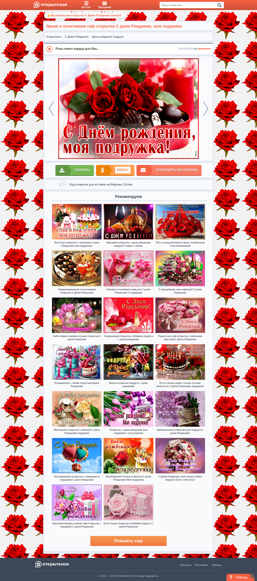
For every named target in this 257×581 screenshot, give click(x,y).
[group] (128, 48)
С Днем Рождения (77, 36)
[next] (206, 108)
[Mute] (196, 49)
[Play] (49, 49)
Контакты (185, 565)
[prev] (51, 108)
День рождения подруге (108, 36)
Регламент (201, 565)
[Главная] (50, 5)
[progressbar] (204, 49)
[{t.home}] (52, 564)
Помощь (217, 565)
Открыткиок (53, 36)
